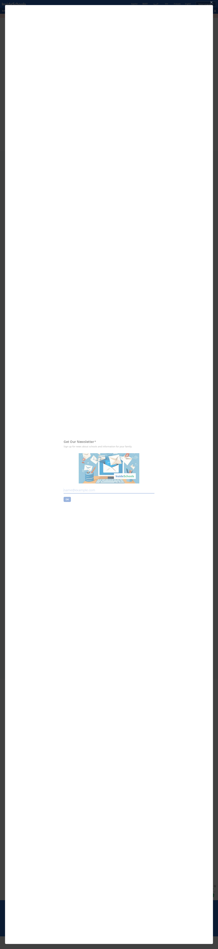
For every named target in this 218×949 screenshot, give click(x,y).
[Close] (211, 2)
